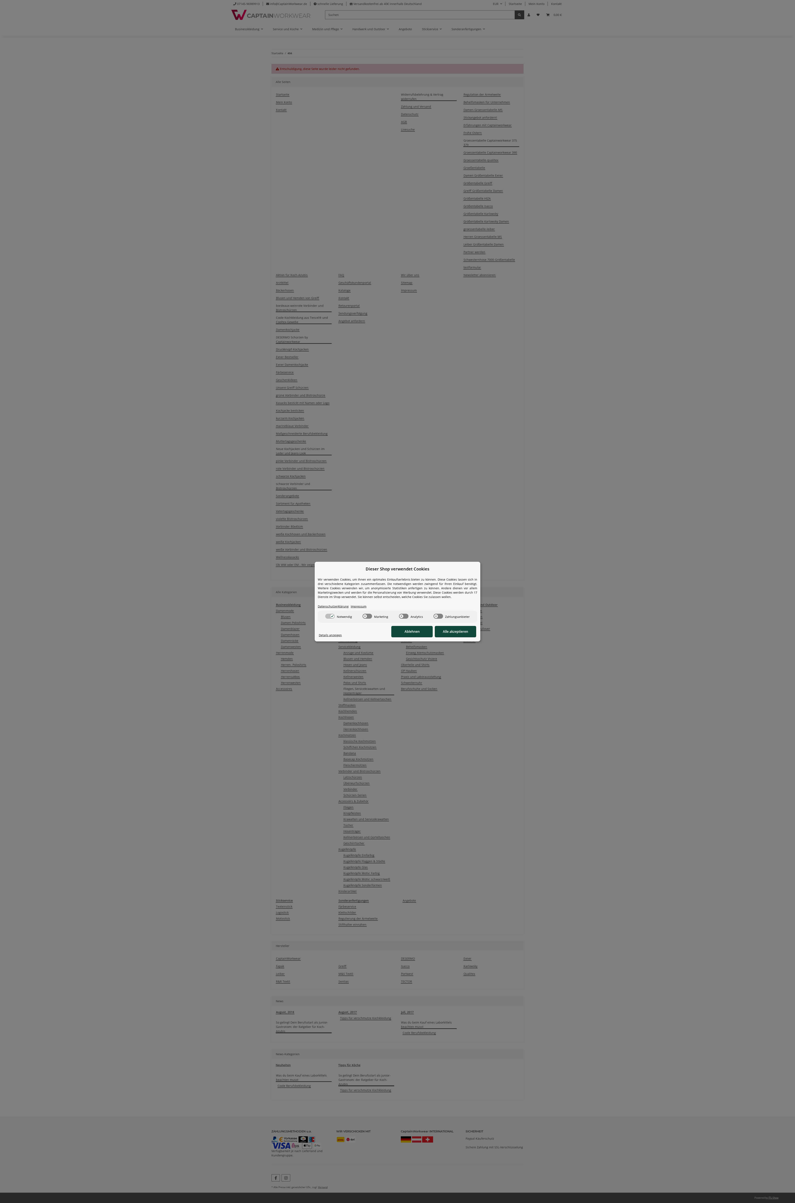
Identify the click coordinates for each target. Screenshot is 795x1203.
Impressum (358, 606)
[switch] (330, 616)
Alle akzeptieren (455, 631)
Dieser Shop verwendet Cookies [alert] (397, 569)
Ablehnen (412, 631)
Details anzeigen (330, 635)
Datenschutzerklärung (333, 606)
